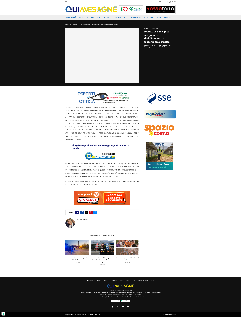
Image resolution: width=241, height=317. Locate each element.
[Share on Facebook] (82, 212)
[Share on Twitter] (86, 212)
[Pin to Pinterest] (91, 212)
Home (67, 24)
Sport (118, 17)
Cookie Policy (126, 300)
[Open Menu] (66, 2)
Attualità (70, 17)
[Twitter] (167, 2)
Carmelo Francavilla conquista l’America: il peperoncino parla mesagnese (102, 260)
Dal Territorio (132, 17)
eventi (107, 17)
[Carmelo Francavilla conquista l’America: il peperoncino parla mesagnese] (102, 247)
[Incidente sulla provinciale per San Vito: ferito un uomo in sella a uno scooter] (77, 247)
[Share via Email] (95, 212)
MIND (174, 315)
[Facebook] (165, 2)
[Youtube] (172, 2)
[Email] (175, 2)
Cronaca (83, 17)
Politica (95, 17)
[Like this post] (77, 212)
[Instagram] (170, 2)
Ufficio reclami (152, 17)
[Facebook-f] (113, 307)
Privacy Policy (116, 300)
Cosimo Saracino (150, 45)
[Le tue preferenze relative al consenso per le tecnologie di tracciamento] (3, 313)
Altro (167, 17)
